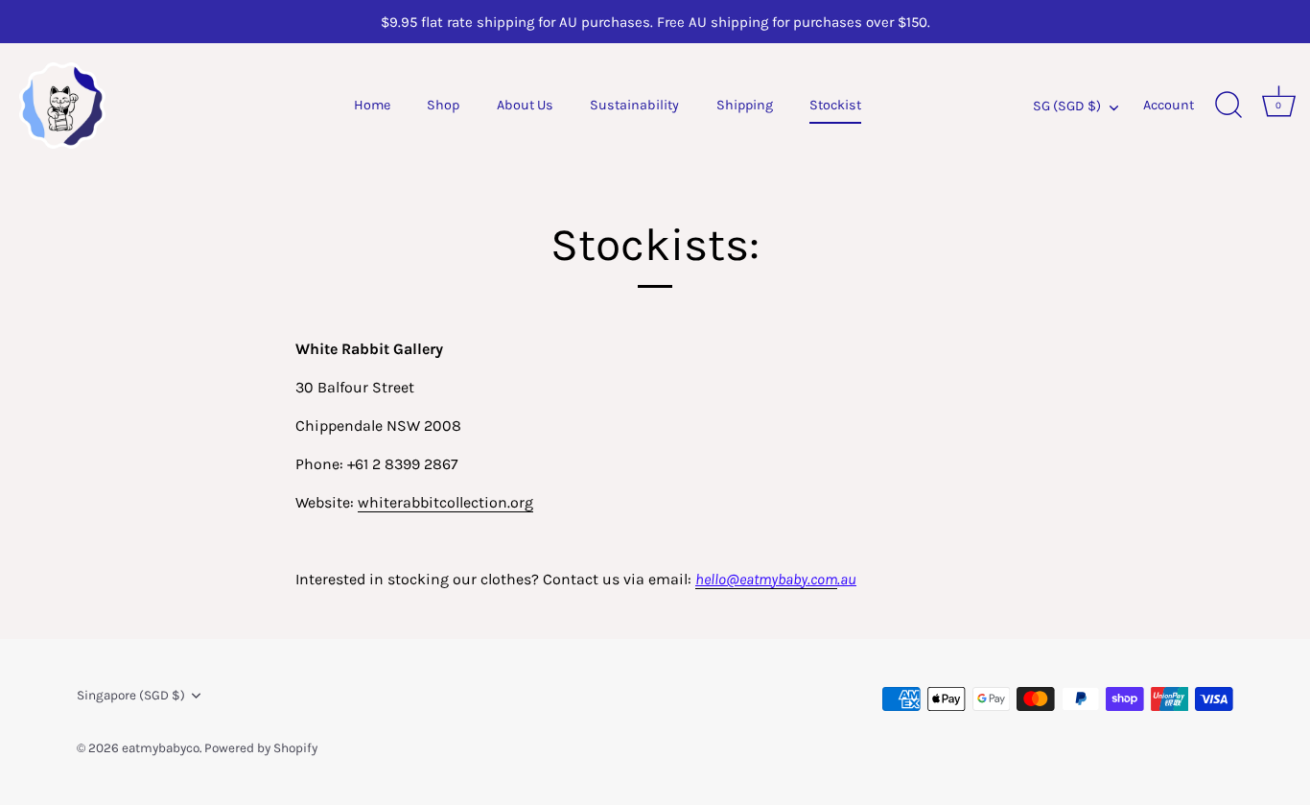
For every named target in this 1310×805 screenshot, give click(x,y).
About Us (525, 105)
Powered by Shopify (260, 748)
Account (1168, 105)
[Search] (1228, 105)
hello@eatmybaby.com (766, 579)
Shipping (744, 105)
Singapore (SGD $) (131, 695)
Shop (443, 105)
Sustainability (634, 105)
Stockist (835, 105)
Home (372, 105)
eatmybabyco (160, 748)
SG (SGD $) (1067, 106)
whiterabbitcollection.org (445, 502)
